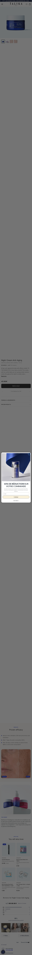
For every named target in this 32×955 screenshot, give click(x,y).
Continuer (16, 497)
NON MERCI (16, 500)
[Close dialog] (29, 454)
